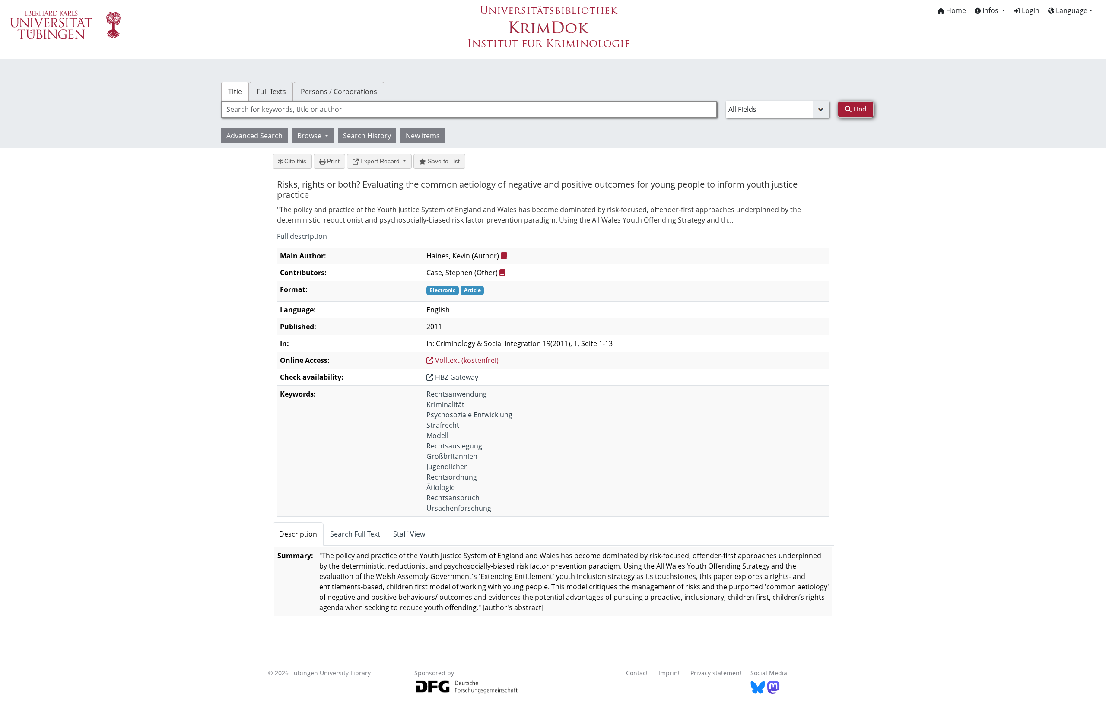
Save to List (443, 161)
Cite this (294, 161)
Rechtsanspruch (453, 497)
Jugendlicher (446, 466)
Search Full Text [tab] (355, 534)
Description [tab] (298, 534)
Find (859, 109)
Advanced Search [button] (254, 135)
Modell (437, 435)
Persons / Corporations (339, 91)
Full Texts (271, 91)
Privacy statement (716, 673)
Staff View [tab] (409, 534)
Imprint (669, 673)
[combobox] (469, 109)
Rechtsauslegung (454, 446)
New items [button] (423, 135)
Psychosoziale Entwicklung (469, 415)
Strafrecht (442, 425)
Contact (637, 673)
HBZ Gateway (455, 377)
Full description (302, 236)
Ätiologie (440, 487)
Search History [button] (367, 135)
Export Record (380, 161)
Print (332, 161)
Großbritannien (451, 456)
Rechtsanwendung (456, 394)
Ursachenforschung (458, 508)
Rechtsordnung (451, 477)
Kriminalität (445, 404)
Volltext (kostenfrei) (466, 360)
